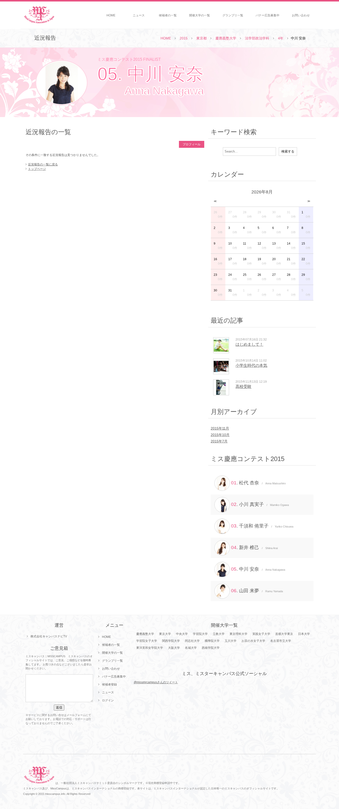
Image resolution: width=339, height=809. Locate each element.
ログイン (108, 700)
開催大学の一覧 (199, 15)
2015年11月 (220, 428)
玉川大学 (231, 641)
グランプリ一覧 (232, 15)
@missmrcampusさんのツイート (156, 682)
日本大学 (304, 634)
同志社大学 (192, 641)
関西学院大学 (171, 641)
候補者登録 (109, 684)
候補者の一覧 (168, 15)
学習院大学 (200, 634)
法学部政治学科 (257, 38)
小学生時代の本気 (251, 365)
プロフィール (192, 144)
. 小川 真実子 (260, 504)
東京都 (201, 38)
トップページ (37, 169)
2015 (184, 38)
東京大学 (165, 634)
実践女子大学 (261, 634)
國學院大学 (212, 641)
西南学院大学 (211, 648)
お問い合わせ (301, 15)
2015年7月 (219, 441)
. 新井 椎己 (254, 547)
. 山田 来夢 (257, 590)
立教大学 (219, 634)
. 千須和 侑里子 (262, 526)
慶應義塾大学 (225, 38)
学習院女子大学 (146, 641)
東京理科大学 (238, 634)
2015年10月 (220, 435)
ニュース (139, 15)
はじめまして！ (249, 344)
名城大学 (191, 648)
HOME (110, 15)
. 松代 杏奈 (258, 482)
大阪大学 (174, 648)
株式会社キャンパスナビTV (49, 636)
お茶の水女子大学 (253, 641)
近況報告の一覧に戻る (43, 164)
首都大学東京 (284, 634)
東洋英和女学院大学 (149, 648)
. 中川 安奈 (258, 569)
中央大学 (182, 634)
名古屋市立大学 (280, 641)
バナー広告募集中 (267, 15)
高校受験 (243, 386)
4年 (280, 38)
